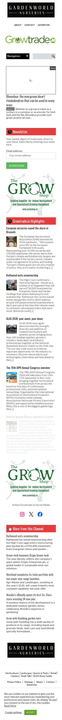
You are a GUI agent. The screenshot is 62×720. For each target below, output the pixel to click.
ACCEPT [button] (30, 712)
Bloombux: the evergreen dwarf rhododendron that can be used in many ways (30, 100)
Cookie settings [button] (13, 712)
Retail (53, 68)
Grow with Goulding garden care (23, 618)
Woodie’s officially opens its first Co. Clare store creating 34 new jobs (29, 597)
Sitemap (28, 681)
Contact (29, 25)
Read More (10, 705)
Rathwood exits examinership (22, 275)
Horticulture (11, 673)
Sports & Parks (41, 673)
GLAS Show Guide (42, 675)
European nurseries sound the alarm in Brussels (27, 230)
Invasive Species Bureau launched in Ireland (29, 417)
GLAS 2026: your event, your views (24, 319)
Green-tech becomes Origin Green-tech (27, 555)
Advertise (44, 25)
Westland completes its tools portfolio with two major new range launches (29, 576)
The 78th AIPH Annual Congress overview (28, 368)
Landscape (25, 673)
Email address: (14, 150)
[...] (50, 267)
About (17, 25)
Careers (15, 675)
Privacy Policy (14, 681)
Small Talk (26, 675)
